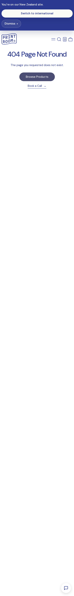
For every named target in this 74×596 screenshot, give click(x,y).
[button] (59, 39)
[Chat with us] (66, 588)
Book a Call (35, 86)
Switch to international (37, 13)
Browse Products (37, 77)
